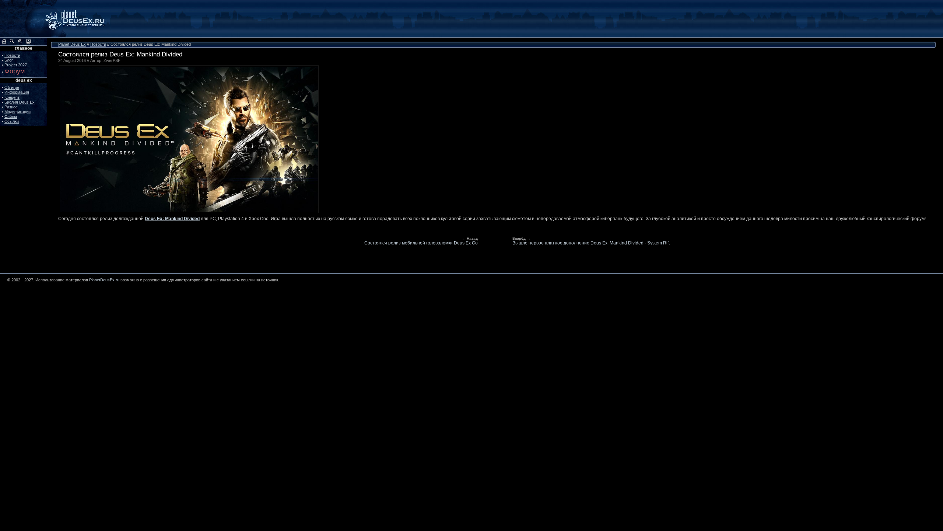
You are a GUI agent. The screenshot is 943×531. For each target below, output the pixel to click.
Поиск (12, 41)
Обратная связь (20, 41)
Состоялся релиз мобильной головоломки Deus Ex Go (421, 243)
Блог (8, 60)
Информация (16, 92)
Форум (14, 71)
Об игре (11, 87)
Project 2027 (15, 65)
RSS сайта (28, 41)
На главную (4, 41)
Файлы (10, 116)
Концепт (12, 97)
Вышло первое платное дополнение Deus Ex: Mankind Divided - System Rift (591, 243)
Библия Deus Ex (19, 102)
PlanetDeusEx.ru (80, 19)
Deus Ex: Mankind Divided (172, 218)
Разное (11, 107)
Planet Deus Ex (72, 44)
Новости (12, 55)
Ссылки (11, 121)
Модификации (17, 112)
